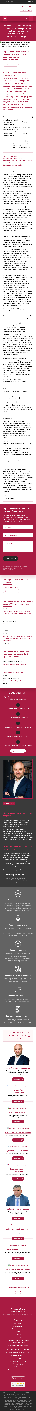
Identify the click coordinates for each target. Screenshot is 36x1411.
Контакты (19, 1367)
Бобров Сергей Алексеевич (18, 1209)
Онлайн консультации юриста (19, 1350)
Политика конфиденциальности (18, 1345)
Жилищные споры (8, 661)
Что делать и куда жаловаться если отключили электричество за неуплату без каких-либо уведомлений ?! (17, 638)
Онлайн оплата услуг (19, 1329)
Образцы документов (19, 1361)
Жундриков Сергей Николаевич (18, 1132)
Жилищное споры (11, 609)
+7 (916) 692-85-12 (26, 7)
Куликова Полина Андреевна (18, 1269)
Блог (4, 609)
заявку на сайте (24, 709)
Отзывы (19, 1335)
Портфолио (18, 661)
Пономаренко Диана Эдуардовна (18, 1170)
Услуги (19, 1323)
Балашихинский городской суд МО (13, 672)
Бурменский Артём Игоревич (18, 1151)
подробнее (17, 1079)
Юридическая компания (18, 1310)
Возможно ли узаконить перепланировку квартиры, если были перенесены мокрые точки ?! (18, 626)
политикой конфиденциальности (13, 568)
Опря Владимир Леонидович (18, 1068)
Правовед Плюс (7, 10)
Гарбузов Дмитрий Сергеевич (18, 1112)
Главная (19, 1320)
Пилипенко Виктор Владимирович (18, 1091)
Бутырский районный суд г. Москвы (13, 681)
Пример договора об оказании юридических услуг (19, 1341)
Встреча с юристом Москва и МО (19, 1353)
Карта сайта (19, 1337)
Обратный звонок (26, 10)
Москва (31, 2)
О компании (19, 1326)
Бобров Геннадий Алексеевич (18, 1229)
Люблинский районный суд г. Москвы (14, 664)
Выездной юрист (18, 1355)
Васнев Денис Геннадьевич (18, 1249)
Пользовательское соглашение (19, 1370)
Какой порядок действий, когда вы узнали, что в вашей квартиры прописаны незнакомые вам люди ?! (17, 613)
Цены (19, 1358)
